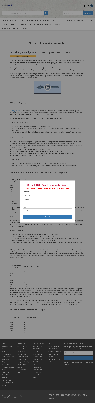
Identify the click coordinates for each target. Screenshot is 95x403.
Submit (47, 217)
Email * (25, 207)
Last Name (26, 199)
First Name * (26, 191)
